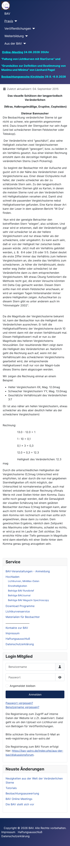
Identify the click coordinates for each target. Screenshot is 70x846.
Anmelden (35, 694)
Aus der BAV (13, 43)
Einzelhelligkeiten (17, 585)
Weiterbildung (14, 36)
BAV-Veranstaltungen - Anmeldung (28, 571)
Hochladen (12, 576)
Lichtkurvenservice (18, 611)
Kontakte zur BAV (17, 627)
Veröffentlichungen (17, 28)
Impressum (13, 633)
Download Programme (20, 606)
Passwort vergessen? (19, 703)
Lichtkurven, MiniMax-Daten (23, 581)
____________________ (17, 622)
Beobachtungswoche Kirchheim (22, 76)
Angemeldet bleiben (22, 686)
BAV (7, 13)
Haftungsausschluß (18, 638)
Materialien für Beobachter (23, 617)
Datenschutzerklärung (20, 644)
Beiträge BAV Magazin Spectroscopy (28, 600)
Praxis (8, 21)
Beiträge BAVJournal (19, 595)
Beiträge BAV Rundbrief (21, 590)
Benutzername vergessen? (22, 707)
